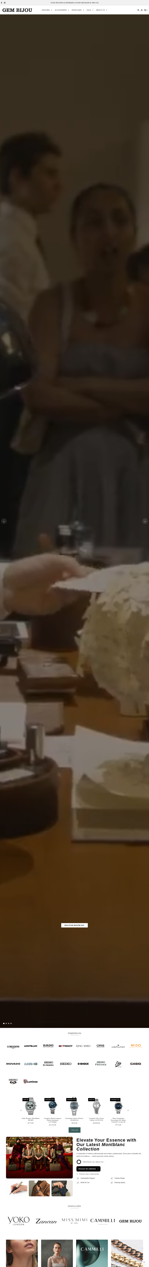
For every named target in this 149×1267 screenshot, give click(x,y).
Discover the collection (87, 1169)
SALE (89, 10)
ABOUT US (100, 10)
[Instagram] (4, 3)
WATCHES (46, 10)
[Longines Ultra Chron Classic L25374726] (96, 1106)
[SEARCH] (138, 10)
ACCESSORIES (61, 10)
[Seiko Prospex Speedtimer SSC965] (30, 1106)
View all (74, 1130)
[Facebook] (1, 3)
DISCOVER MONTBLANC (74, 925)
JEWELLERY (77, 10)
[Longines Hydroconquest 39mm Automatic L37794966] (52, 1106)
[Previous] (21, 1110)
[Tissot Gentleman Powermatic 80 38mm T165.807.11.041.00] (118, 1106)
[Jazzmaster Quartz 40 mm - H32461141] (74, 1106)
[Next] (127, 1110)
